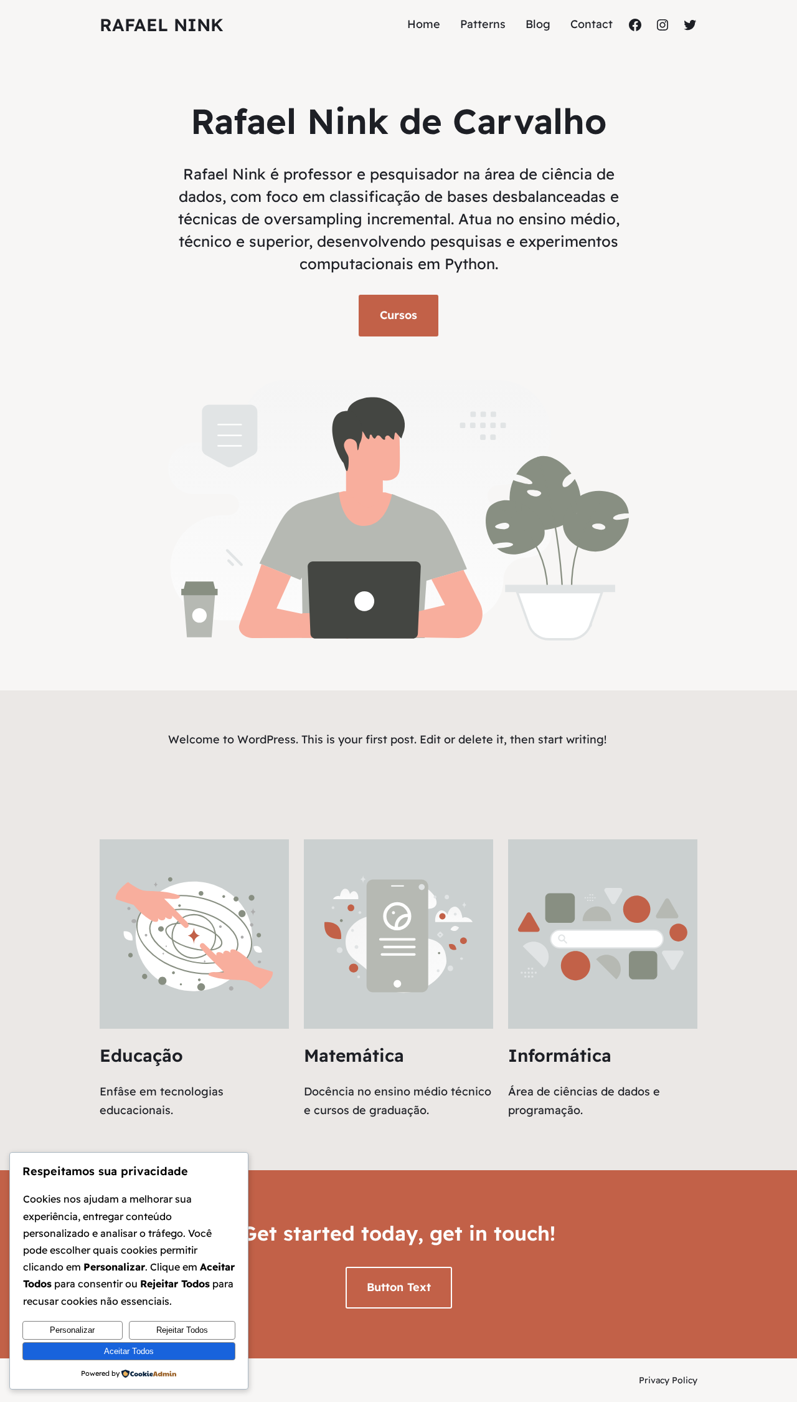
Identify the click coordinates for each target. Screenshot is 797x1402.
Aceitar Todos (129, 1351)
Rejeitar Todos (182, 1330)
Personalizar (72, 1330)
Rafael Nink (162, 25)
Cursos (398, 315)
